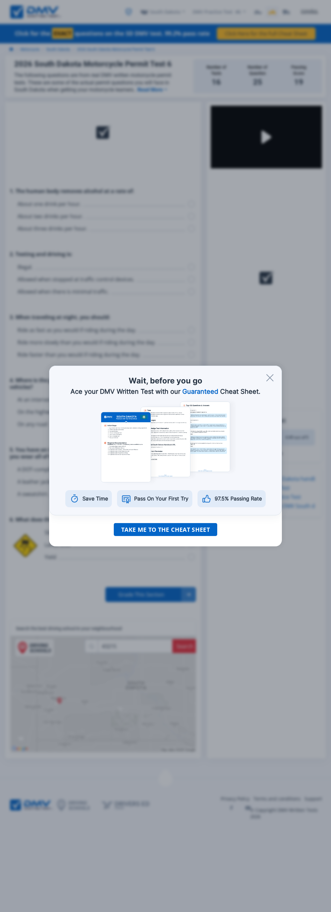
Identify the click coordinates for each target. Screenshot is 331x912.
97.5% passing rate (238, 498)
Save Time (95, 498)
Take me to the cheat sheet (165, 529)
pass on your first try (161, 498)
